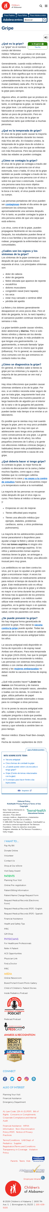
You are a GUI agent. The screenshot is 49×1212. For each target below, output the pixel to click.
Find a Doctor (10, 963)
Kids (28, 1161)
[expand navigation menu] (46, 6)
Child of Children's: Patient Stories (20, 988)
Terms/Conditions (11, 1140)
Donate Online (11, 850)
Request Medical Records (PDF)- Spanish (23, 913)
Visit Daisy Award (12, 871)
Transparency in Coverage (15, 1149)
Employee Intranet (32, 1179)
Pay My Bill (9, 845)
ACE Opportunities (13, 953)
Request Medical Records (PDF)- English (23, 908)
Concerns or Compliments (23, 1114)
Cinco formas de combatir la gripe (20, 763)
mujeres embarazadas (26, 668)
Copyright (24, 806)
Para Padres (9, 15)
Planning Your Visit (13, 880)
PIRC (6, 929)
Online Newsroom (13, 978)
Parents (14, 1161)
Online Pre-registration (15, 885)
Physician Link (10, 958)
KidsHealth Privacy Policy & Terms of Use (24, 804)
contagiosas (12, 204)
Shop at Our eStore (13, 866)
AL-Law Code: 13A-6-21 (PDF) (17, 1111)
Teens (22, 1161)
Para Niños (22, 15)
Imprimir (25, 790)
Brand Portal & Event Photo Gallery (20, 983)
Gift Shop (8, 934)
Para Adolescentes (38, 15)
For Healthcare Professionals (17, 943)
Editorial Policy (24, 801)
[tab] (36, 750)
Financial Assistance (13, 918)
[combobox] (33, 20)
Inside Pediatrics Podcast (16, 993)
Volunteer (8, 855)
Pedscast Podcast (12, 1019)
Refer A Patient (11, 948)
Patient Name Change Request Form (21, 895)
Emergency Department (14, 1102)
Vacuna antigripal (13, 759)
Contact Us (9, 860)
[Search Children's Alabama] (41, 6)
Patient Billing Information (16, 890)
